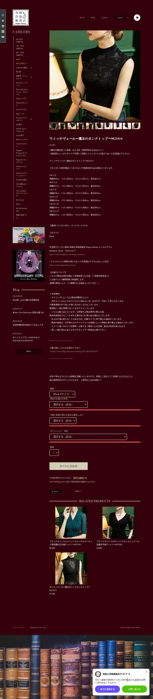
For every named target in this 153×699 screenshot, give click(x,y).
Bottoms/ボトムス (21, 104)
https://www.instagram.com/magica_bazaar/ (67, 254)
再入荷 (18, 72)
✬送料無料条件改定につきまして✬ (28, 325)
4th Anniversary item (21, 209)
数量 (52, 447)
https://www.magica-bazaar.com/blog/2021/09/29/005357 (74, 351)
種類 (52, 389)
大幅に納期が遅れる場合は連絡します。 (67, 415)
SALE (18, 59)
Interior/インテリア (21, 168)
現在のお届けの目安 (59, 399)
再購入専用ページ (22, 216)
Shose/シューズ (21, 139)
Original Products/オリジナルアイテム (21, 153)
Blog (93, 18)
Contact (104, 18)
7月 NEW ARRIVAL (21, 47)
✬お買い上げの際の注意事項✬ (26, 300)
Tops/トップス (21, 98)
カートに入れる (68, 466)
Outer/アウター (21, 109)
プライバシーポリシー (19, 627)
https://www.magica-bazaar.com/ (62, 265)
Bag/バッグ (20, 114)
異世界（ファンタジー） (22, 77)
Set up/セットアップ (21, 84)
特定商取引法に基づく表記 (38, 627)
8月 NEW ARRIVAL (19, 41)
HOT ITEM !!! (21, 63)
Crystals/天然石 (21, 180)
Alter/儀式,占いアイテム (21, 185)
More (28, 351)
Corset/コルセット (21, 145)
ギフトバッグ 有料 (59, 431)
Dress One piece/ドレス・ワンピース (22, 92)
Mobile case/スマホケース (21, 130)
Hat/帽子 (19, 124)
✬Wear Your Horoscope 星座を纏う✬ (28, 312)
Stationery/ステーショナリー (21, 174)
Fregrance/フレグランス (21, 161)
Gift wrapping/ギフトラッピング (22, 193)
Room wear (20, 200)
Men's (18, 204)
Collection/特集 (21, 68)
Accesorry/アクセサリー (21, 119)
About (82, 18)
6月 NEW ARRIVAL (20, 54)
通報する (78, 491)
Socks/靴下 (20, 135)
